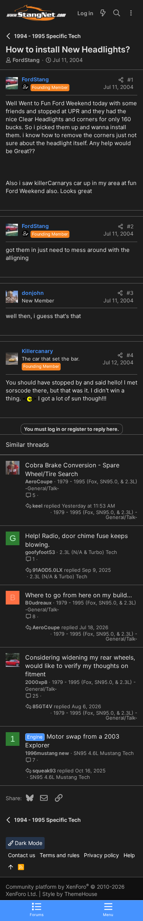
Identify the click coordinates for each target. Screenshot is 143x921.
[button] (108, 909)
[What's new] (102, 13)
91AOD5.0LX (47, 570)
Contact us (21, 855)
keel (37, 505)
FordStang (26, 60)
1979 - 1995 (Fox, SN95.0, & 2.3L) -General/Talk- (95, 515)
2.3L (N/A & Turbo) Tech (88, 552)
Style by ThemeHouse (69, 894)
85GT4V (42, 706)
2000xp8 (36, 682)
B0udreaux (38, 603)
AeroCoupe (39, 481)
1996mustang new (47, 753)
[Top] (11, 867)
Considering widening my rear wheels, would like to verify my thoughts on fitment (80, 666)
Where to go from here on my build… (78, 595)
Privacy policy (101, 855)
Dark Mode (27, 843)
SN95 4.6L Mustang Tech (104, 753)
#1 (130, 79)
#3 (130, 293)
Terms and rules (59, 855)
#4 (130, 355)
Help (129, 855)
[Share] (121, 80)
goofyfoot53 (40, 552)
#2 (130, 226)
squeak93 (44, 770)
